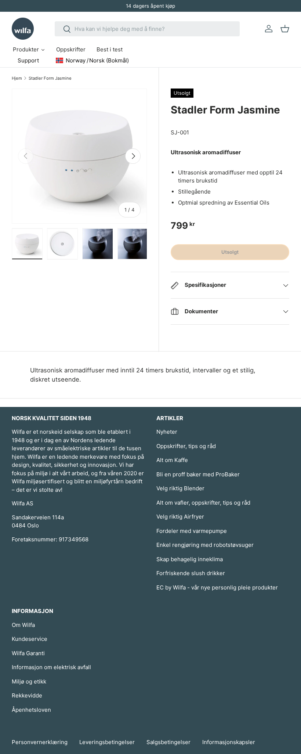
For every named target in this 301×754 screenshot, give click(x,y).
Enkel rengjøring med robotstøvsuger (205, 544)
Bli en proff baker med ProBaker (198, 474)
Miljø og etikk (29, 681)
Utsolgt (230, 252)
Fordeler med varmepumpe (191, 530)
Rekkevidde (27, 695)
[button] (285, 29)
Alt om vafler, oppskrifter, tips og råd (203, 502)
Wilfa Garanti (28, 653)
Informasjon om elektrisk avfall (51, 667)
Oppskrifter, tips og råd (186, 446)
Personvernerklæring (40, 742)
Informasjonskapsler (228, 742)
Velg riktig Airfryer (180, 516)
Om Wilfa (23, 624)
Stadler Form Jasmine (50, 78)
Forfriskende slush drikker (190, 573)
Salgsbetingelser (168, 742)
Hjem (17, 78)
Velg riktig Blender (180, 488)
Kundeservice (29, 638)
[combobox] (147, 28)
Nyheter (166, 431)
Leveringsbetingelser (107, 742)
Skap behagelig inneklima (189, 559)
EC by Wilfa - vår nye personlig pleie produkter (217, 587)
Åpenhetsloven (31, 709)
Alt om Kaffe (172, 460)
